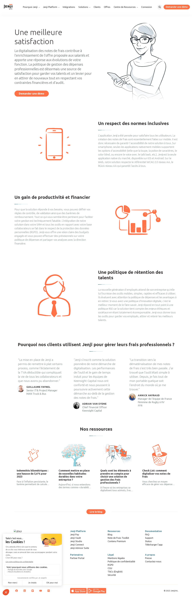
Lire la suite (23, 497)
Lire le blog (96, 512)
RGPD (110, 565)
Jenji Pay (74, 534)
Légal (111, 554)
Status (148, 541)
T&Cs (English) (115, 571)
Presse (148, 558)
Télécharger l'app (153, 544)
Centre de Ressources (125, 7)
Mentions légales (116, 558)
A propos (150, 554)
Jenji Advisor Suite (79, 548)
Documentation (153, 531)
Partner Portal (77, 558)
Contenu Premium (117, 541)
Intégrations (69, 7)
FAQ (147, 534)
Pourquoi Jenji (30, 7)
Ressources (114, 531)
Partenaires (76, 554)
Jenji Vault (75, 538)
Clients (97, 7)
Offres (107, 7)
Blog (110, 534)
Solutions (83, 7)
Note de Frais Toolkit (118, 538)
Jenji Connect (77, 544)
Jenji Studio (76, 541)
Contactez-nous (153, 561)
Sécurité (112, 575)
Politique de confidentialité (121, 561)
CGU (110, 568)
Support (149, 538)
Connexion (146, 7)
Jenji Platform (50, 7)
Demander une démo (177, 7)
